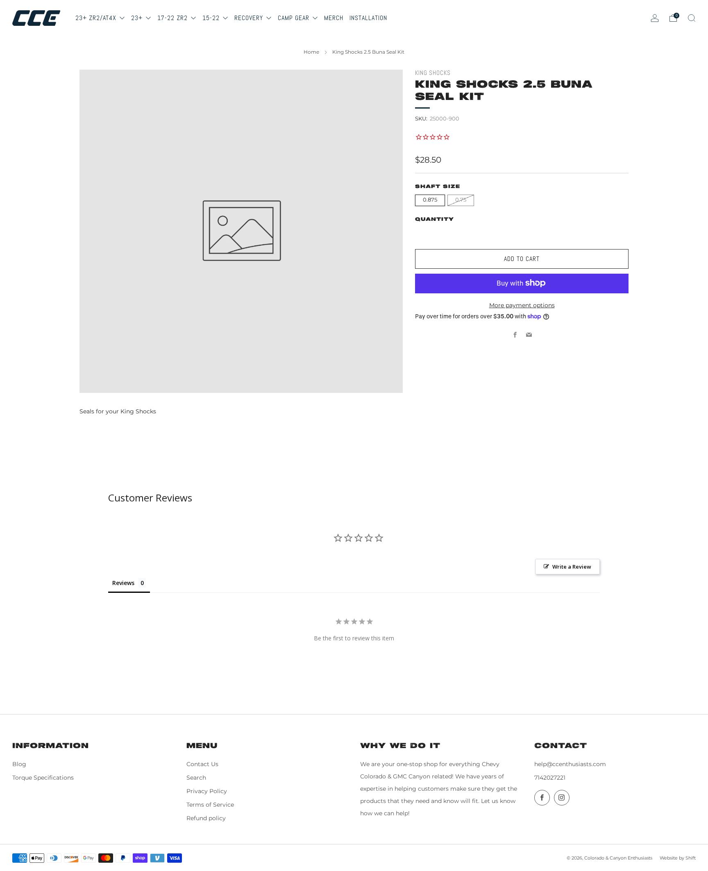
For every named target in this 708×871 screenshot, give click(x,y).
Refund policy (206, 818)
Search (196, 777)
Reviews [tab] (123, 583)
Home (311, 52)
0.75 (460, 200)
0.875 (430, 200)
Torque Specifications (43, 777)
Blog (19, 764)
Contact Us (202, 764)
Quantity (434, 219)
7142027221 (549, 777)
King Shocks (433, 73)
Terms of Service (210, 804)
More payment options (522, 304)
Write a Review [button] (571, 566)
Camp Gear (294, 18)
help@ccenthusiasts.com (570, 764)
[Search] (692, 18)
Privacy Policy (206, 791)
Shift (690, 858)
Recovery (249, 18)
